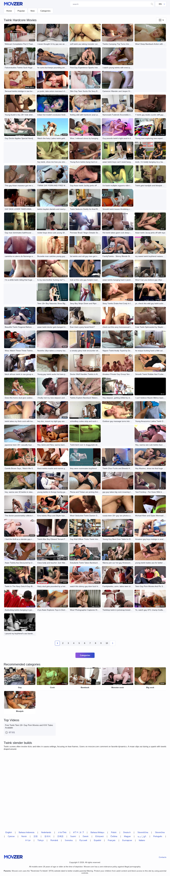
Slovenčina (160, 832)
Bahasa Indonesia (26, 832)
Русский (83, 840)
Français (111, 840)
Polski (113, 832)
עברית (28, 840)
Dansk (85, 836)
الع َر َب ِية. (142, 836)
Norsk (24, 836)
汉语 (36, 836)
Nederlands (46, 832)
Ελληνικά (99, 836)
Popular (21, 11)
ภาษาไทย (62, 832)
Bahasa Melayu (97, 832)
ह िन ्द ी (78, 832)
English (8, 832)
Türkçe (40, 840)
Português (157, 836)
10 (107, 643)
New (33, 11)
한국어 (47, 836)
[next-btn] (112, 643)
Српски (11, 836)
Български (127, 840)
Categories (45, 11)
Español (97, 840)
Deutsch (127, 832)
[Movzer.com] (13, 4)
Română (54, 840)
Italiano (142, 840)
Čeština (113, 836)
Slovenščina (142, 832)
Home (9, 11)
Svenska (69, 840)
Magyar (127, 836)
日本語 (60, 836)
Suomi (73, 836)
